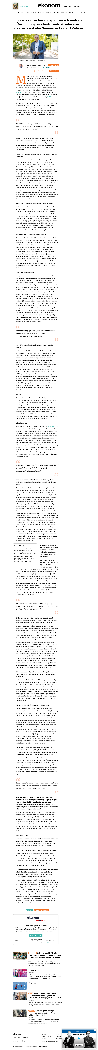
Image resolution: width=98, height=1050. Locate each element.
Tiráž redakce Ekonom (46, 1036)
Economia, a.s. (26, 1036)
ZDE (47, 942)
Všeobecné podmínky (60, 1038)
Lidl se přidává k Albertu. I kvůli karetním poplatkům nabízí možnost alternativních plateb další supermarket (44, 955)
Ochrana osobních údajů (76, 1038)
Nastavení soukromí (75, 1036)
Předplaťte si (67, 6)
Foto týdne (32, 983)
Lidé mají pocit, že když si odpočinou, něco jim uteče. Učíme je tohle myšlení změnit (42, 1013)
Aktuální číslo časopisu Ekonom (23, 6)
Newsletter (58, 1036)
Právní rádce (64, 12)
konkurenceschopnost (29, 70)
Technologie (41, 12)
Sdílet (30, 910)
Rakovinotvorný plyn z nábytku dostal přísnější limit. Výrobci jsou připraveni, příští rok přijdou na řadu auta (45, 995)
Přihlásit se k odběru (35, 935)
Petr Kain (26, 65)
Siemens (21, 70)
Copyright (15, 1036)
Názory (22, 12)
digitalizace (38, 70)
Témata (27, 12)
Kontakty (44, 1034)
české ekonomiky (52, 97)
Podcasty (48, 12)
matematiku (51, 426)
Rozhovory (34, 12)
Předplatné (44, 1038)
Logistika (71, 12)
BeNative (83, 12)
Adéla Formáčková (57, 1041)
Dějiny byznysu (55, 12)
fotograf (44, 70)
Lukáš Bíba (24, 62)
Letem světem (34, 970)
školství (45, 108)
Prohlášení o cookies (75, 1034)
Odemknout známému (42, 910)
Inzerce (43, 1041)
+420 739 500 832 (65, 1041)
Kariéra (57, 1034)
